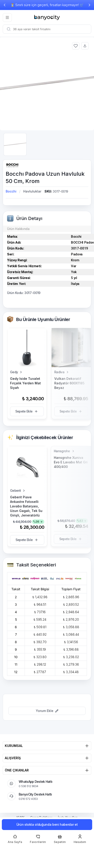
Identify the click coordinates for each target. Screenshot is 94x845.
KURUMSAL (14, 746)
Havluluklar (32, 191)
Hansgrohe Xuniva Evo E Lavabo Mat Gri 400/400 (71, 462)
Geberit (15, 490)
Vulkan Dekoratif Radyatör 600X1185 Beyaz (69, 383)
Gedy (14, 372)
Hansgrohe (62, 451)
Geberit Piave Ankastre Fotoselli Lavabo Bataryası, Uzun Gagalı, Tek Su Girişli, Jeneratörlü (26, 506)
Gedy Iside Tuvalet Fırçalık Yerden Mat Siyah (25, 383)
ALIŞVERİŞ (13, 758)
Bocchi (11, 191)
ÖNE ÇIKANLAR (17, 770)
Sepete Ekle (23, 411)
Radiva (59, 372)
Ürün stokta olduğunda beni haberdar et (47, 824)
